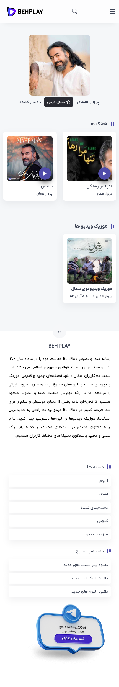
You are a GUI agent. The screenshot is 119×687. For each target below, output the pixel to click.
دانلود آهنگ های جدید (89, 578)
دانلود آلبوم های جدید (89, 591)
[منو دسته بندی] (112, 11)
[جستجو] (74, 11)
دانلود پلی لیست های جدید (85, 565)
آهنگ (103, 494)
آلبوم (103, 481)
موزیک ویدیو (97, 534)
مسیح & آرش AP (82, 296)
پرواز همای (104, 193)
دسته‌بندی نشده (94, 507)
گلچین (102, 521)
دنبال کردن (56, 102)
